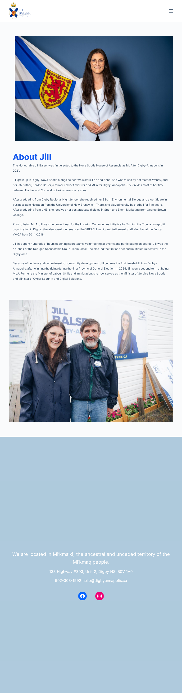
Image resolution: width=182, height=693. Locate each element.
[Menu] (171, 11)
